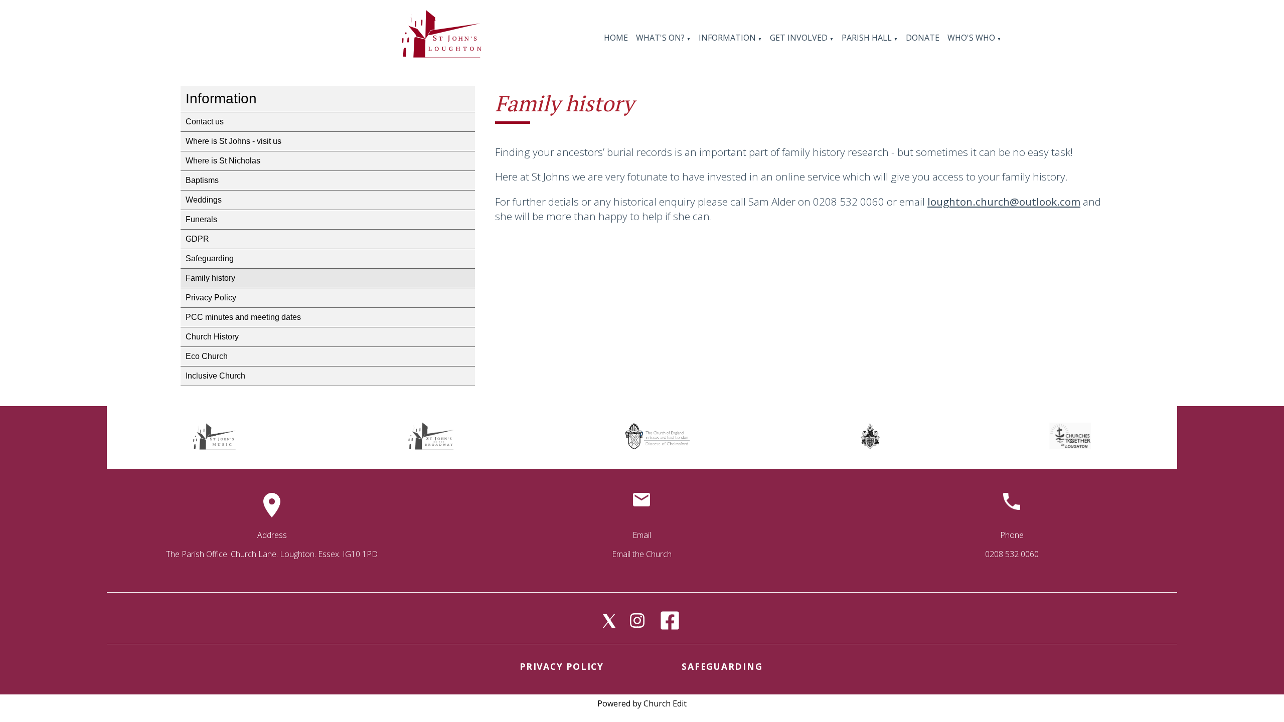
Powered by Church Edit (642, 703)
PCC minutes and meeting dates (243, 317)
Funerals (201, 219)
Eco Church (207, 356)
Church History (212, 336)
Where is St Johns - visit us (233, 141)
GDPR (197, 239)
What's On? (660, 37)
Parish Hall (868, 37)
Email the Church (642, 554)
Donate (922, 37)
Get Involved (799, 37)
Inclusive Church (215, 376)
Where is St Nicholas (223, 160)
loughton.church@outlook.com (1003, 202)
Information (728, 37)
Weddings (204, 200)
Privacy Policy (211, 297)
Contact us (205, 121)
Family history (210, 278)
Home (616, 37)
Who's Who (971, 37)
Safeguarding (210, 258)
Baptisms (202, 180)
